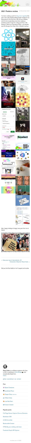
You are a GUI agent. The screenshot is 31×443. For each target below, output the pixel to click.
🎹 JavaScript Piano (8, 391)
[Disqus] (15, 293)
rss (15, 379)
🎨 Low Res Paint (8, 401)
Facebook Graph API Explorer (11, 430)
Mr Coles (5, 4)
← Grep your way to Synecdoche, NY (11, 260)
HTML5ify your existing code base (12, 427)
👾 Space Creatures (8, 387)
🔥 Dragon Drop (9, 394)
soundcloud (10, 379)
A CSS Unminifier (7, 420)
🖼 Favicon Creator (8, 405)
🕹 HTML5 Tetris (7, 398)
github (4, 379)
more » (5, 375)
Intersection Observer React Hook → (20, 262)
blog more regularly (21, 16)
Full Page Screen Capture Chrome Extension (15, 413)
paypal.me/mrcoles (24, 268)
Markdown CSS (7, 416)
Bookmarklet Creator (8, 423)
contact (19, 379)
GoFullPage (18, 372)
